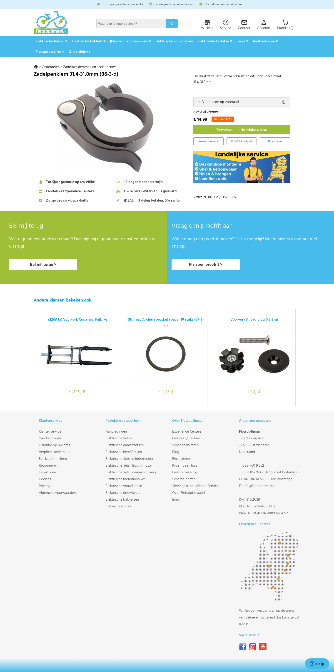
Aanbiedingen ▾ (265, 41)
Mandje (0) (285, 28)
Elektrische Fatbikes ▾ (215, 41)
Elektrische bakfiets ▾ (88, 41)
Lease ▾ (242, 41)
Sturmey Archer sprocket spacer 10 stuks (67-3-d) (166, 323)
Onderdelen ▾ (79, 52)
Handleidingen (50, 438)
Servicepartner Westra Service (195, 486)
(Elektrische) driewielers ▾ (130, 41)
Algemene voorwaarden (57, 493)
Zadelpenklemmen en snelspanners (90, 67)
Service (225, 28)
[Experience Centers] (269, 601)
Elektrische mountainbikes (126, 479)
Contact (244, 28)
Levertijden (47, 472)
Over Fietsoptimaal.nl (188, 493)
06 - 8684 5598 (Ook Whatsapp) (269, 479)
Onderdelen (51, 67)
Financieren (275, 141)
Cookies (45, 479)
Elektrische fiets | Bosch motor (129, 466)
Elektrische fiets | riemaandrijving (131, 472)
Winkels (207, 28)
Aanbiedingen (116, 432)
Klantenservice (50, 432)
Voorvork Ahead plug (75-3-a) (254, 320)
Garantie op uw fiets (54, 445)
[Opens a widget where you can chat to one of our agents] (316, 664)
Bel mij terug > (43, 264)
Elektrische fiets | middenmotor (129, 459)
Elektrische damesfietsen (125, 445)
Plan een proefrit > (205, 264)
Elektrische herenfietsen (124, 452)
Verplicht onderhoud (54, 452)
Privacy (44, 486)
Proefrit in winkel (241, 141)
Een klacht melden (53, 459)
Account (263, 28)
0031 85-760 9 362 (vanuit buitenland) (271, 472)
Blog (175, 452)
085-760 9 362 (253, 466)
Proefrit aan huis (184, 466)
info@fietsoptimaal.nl (259, 486)
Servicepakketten (185, 445)
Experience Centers (187, 432)
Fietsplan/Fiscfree (186, 438)
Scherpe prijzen (183, 479)
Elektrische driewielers (123, 493)
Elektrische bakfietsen (122, 500)
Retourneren (48, 466)
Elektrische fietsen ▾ (51, 41)
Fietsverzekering (184, 472)
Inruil (176, 500)
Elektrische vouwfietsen (174, 41)
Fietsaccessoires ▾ (50, 52)
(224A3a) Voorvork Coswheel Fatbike (77, 320)
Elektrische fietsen (119, 438)
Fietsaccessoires (118, 506)
